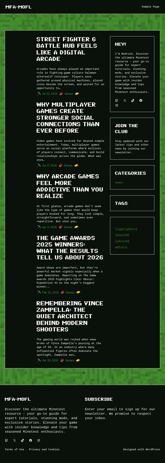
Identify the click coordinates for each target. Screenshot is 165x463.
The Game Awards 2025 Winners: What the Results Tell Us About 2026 (70, 248)
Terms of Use (14, 449)
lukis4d (122, 241)
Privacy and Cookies (44, 449)
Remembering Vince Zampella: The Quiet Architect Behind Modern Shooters (70, 316)
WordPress (153, 449)
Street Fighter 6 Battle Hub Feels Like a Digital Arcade (67, 49)
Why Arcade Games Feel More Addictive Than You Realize (70, 186)
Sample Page (150, 6)
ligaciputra (126, 229)
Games (69, 93)
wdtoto (121, 247)
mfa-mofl (19, 6)
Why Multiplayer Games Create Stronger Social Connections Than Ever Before (68, 117)
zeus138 (122, 235)
